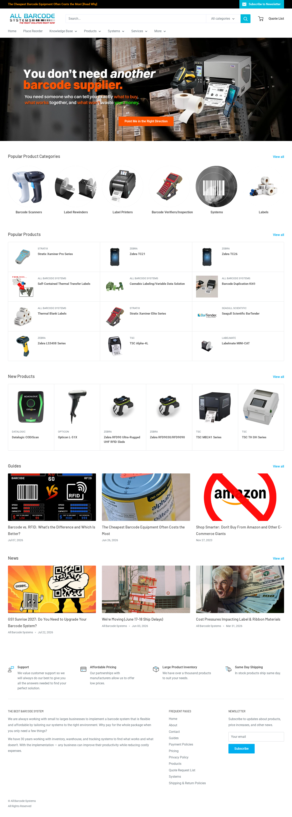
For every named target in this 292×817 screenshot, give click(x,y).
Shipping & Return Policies (187, 783)
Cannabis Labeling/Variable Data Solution (157, 284)
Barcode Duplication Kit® (238, 284)
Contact (174, 732)
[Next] (284, 417)
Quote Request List (182, 770)
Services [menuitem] (137, 31)
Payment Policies (181, 744)
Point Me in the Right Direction (146, 121)
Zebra (133, 248)
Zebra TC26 (230, 254)
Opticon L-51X (67, 437)
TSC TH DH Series (254, 437)
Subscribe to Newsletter (264, 4)
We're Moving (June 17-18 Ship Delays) (132, 619)
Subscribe (241, 748)
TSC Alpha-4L (139, 343)
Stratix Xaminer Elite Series (148, 313)
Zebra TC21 (137, 254)
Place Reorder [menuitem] (33, 31)
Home (173, 719)
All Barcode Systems (52, 278)
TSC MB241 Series (208, 437)
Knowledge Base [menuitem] (61, 31)
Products (175, 764)
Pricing (174, 751)
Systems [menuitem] (114, 31)
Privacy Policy (179, 757)
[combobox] (136, 18)
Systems (175, 776)
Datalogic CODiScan (25, 437)
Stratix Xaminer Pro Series (55, 254)
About (173, 725)
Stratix (43, 248)
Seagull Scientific (234, 308)
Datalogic (18, 431)
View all (279, 157)
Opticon (63, 431)
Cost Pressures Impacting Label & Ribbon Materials (238, 619)
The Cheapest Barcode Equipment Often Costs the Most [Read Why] (52, 4)
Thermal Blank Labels (52, 313)
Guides (174, 738)
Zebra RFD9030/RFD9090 (167, 437)
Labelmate (229, 337)
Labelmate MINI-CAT (236, 343)
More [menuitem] (157, 31)
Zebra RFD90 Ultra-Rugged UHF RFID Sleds (122, 440)
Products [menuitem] (90, 31)
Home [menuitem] (12, 31)
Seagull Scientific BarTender (240, 313)
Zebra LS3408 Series (52, 343)
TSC (132, 337)
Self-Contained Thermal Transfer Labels (64, 284)
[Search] (245, 18)
